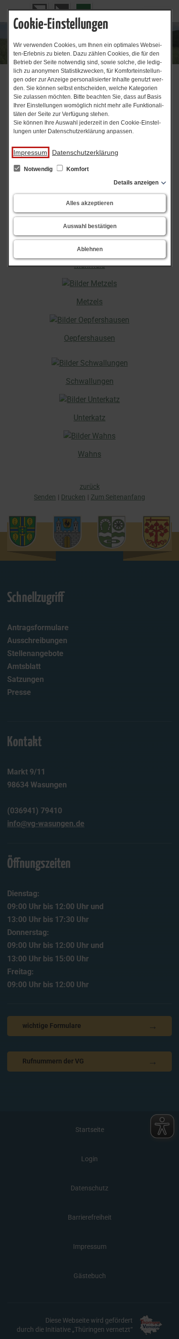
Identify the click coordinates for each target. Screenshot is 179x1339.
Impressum (30, 152)
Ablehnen (90, 249)
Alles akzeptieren (89, 203)
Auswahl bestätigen (89, 226)
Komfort (77, 169)
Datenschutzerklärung (85, 152)
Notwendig (38, 169)
